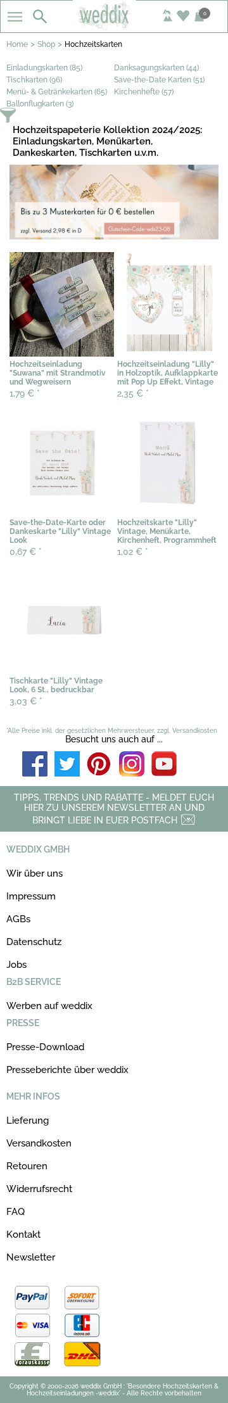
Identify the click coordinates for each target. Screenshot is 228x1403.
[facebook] (35, 765)
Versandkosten (39, 1143)
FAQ (15, 1211)
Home (17, 44)
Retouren (27, 1166)
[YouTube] (164, 765)
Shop (46, 44)
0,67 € (26, 552)
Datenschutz (33, 942)
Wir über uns (34, 873)
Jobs (16, 964)
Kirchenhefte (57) (144, 91)
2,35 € (133, 393)
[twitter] (67, 765)
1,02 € (132, 552)
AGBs (18, 919)
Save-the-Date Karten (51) (159, 79)
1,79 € (25, 393)
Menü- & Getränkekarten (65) (56, 91)
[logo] (114, 26)
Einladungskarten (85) (44, 67)
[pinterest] (99, 765)
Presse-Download (45, 1047)
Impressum (31, 896)
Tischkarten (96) (34, 79)
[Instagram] (131, 765)
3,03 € (26, 701)
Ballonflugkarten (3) (39, 103)
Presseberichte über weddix (67, 1070)
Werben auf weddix (49, 1006)
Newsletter (30, 1257)
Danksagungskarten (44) (156, 67)
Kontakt (23, 1234)
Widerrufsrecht (39, 1189)
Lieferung (27, 1120)
